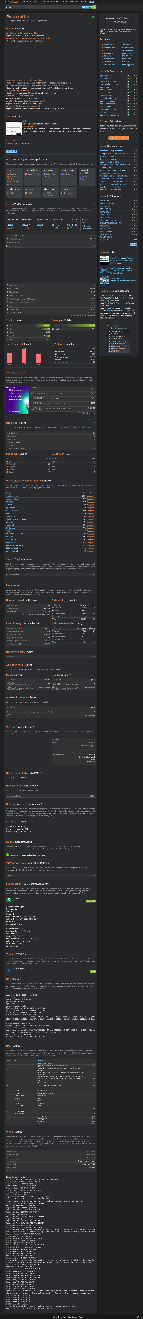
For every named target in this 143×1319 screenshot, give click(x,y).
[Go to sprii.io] (28, 17)
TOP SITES (29, 2)
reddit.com (126, 53)
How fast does (22, 785)
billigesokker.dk (12, 548)
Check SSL (90, 901)
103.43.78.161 (105, 209)
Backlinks (16, 422)
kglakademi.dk (11, 508)
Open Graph (50, 195)
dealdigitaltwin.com (108, 98)
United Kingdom (63, 357)
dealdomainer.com (107, 104)
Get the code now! (118, 328)
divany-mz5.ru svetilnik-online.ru (114, 153)
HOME (23, 2)
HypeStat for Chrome (120, 138)
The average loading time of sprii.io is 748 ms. (23, 790)
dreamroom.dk (12, 551)
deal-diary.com (106, 112)
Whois (14, 1131)
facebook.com (110, 47)
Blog (69, 1317)
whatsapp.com (128, 65)
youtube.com (127, 44)
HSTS (30, 193)
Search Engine (19, 559)
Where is (20, 727)
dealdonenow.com (107, 101)
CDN (9, 170)
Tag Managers (50, 170)
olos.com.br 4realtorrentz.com (113, 181)
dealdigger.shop (106, 95)
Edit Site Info (11, 151)
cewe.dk (9, 505)
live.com (125, 62)
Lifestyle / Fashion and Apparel (18, 143)
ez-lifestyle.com (13, 778)
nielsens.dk (10, 522)
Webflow (67, 174)
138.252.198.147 (106, 201)
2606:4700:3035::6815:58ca (111, 223)
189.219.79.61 (105, 240)
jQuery (84, 176)
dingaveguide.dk (12, 499)
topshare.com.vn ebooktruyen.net (115, 184)
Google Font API (34, 174)
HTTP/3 (48, 193)
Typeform (67, 193)
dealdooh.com (106, 90)
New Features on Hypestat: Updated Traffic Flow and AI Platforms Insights (121, 270)
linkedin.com (127, 56)
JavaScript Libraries (85, 171)
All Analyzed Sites (59, 1317)
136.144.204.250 (107, 204)
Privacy (75, 1317)
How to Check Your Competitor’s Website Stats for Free (123, 280)
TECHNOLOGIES (83, 2)
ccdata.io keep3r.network (111, 151)
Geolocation (13, 189)
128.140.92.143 (106, 231)
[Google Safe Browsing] (7, 854)
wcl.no (23, 778)
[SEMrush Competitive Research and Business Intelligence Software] (16, 373)
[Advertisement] (51, 61)
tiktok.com (108, 53)
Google (19, 841)
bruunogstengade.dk (14, 534)
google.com (109, 44)
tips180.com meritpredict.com (113, 170)
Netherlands (62, 362)
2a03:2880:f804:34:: (108, 220)
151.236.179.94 (105, 229)
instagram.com (128, 47)
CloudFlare (14, 174)
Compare (87, 7)
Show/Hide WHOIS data (113, 303)
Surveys (65, 189)
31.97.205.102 (105, 234)
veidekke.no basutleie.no (111, 179)
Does (24, 804)
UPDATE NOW (119, 22)
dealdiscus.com (106, 79)
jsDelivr (12, 176)
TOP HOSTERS (51, 2)
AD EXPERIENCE (60, 2)
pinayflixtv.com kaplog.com (112, 187)
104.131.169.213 (106, 237)
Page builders (68, 170)
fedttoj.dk (10, 525)
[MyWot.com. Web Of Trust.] (9, 863)
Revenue (15, 585)
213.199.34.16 (105, 215)
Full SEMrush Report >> (87, 413)
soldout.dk (10, 516)
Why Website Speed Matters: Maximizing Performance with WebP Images (122, 260)
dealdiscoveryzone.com (109, 115)
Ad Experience (19, 664)
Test (93, 971)
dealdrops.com (106, 76)
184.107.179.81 (105, 217)
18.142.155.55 (105, 212)
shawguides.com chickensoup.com (115, 165)
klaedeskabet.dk (12, 511)
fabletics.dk (11, 540)
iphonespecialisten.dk (14, 545)
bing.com (107, 56)
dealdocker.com (106, 106)
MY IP (91, 2)
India (59, 360)
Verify (19, 954)
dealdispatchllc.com (108, 109)
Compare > (90, 496)
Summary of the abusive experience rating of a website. (27, 702)
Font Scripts (31, 170)
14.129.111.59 (105, 226)
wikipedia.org (109, 62)
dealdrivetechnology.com (110, 81)
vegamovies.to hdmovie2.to (112, 162)
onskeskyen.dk (12, 496)
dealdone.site (105, 93)
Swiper (84, 179)
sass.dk (9, 531)
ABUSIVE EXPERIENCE (72, 2)
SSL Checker (27, 883)
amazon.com (127, 50)
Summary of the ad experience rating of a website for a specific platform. (34, 669)
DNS (13, 1045)
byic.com (10, 502)
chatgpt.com (109, 59)
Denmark (60, 352)
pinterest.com (109, 65)
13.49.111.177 (41, 103)
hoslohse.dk (11, 528)
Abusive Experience (22, 697)
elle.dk (8, 513)
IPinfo (12, 193)
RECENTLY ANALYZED (40, 2)
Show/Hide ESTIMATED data (115, 295)
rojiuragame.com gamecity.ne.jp (114, 176)
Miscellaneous (50, 189)
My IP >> (133, 244)
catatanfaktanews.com (109, 84)
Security (29, 189)
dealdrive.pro (105, 87)
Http (13, 979)
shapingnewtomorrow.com (17, 519)
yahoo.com (126, 59)
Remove (107, 308)
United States (62, 354)
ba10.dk (9, 537)
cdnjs (12, 179)
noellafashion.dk (12, 542)
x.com (106, 50)
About (81, 1317)
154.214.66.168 (106, 206)
